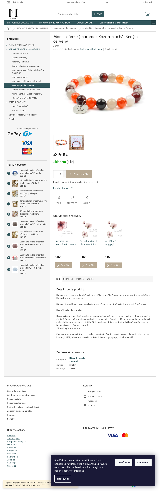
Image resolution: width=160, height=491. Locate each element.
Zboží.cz (11, 459)
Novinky (11, 419)
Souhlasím (143, 462)
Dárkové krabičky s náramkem (26, 66)
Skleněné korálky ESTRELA (25, 98)
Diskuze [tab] (80, 278)
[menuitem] (20, 22)
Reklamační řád (14, 399)
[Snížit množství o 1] (64, 176)
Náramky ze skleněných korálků (26, 81)
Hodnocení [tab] (68, 278)
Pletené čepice (19, 110)
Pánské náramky (19, 57)
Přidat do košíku (81, 174)
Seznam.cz (12, 447)
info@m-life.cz (94, 391)
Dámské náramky (20, 53)
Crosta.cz (11, 466)
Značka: (111, 49)
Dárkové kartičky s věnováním (26, 89)
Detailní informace (61, 188)
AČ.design (12, 462)
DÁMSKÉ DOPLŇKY (17, 102)
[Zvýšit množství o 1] (64, 172)
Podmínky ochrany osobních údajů (23, 407)
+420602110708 (95, 396)
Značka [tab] (90, 278)
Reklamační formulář (16, 403)
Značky (12, 119)
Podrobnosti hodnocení (91, 49)
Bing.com (11, 453)
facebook (92, 401)
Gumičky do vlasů (20, 106)
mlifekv (91, 405)
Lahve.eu (11, 435)
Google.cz (12, 450)
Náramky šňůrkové (20, 61)
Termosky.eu (13, 438)
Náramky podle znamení (23, 85)
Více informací (76, 471)
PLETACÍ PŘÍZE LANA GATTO (22, 45)
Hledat (98, 14)
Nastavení (63, 479)
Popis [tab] (57, 278)
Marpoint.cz (12, 444)
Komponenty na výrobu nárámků (27, 93)
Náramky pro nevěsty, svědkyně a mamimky (28, 72)
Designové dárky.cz (16, 441)
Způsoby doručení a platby (19, 411)
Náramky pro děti (20, 77)
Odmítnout (124, 462)
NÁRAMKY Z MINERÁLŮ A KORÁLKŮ (24, 49)
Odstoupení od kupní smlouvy (21, 395)
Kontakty (11, 415)
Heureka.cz (12, 456)
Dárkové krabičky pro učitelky (23, 114)
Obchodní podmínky (76, 2)
